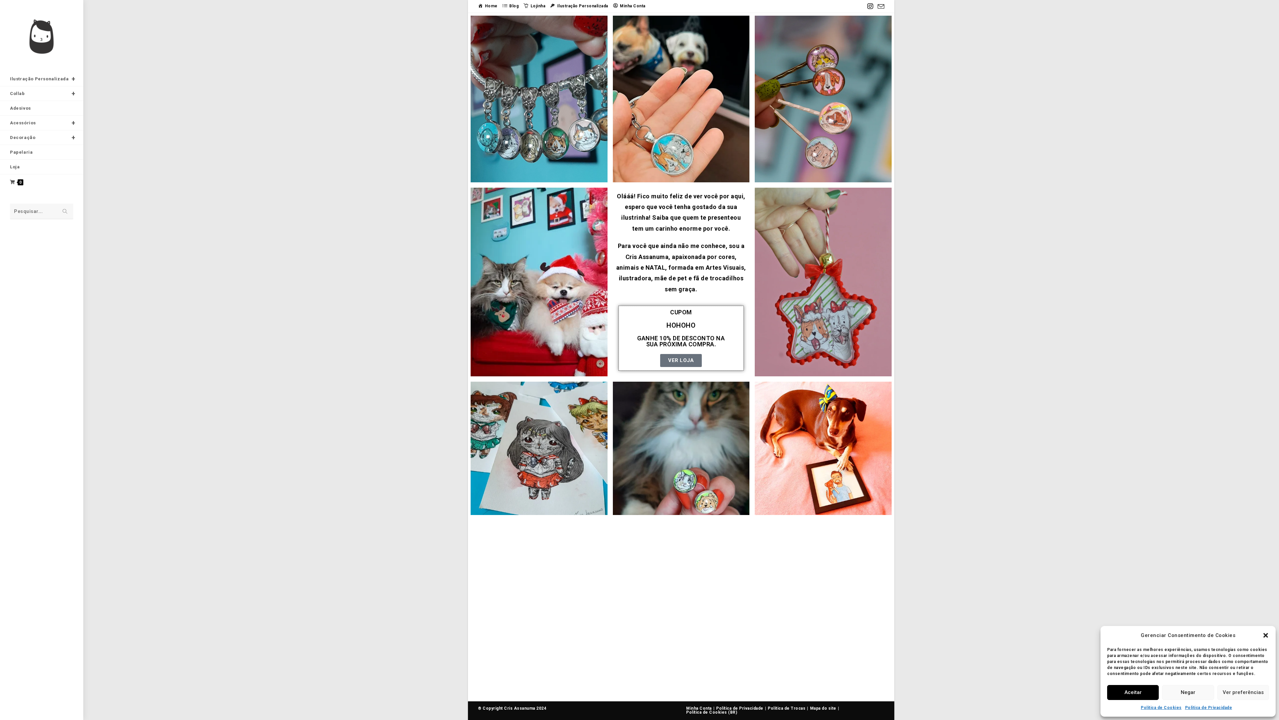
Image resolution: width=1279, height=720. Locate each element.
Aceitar (1133, 692)
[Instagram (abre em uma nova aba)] (870, 6)
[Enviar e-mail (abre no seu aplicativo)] (880, 6)
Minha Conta (699, 708)
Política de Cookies (1161, 707)
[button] (1265, 635)
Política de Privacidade (1208, 707)
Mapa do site (823, 708)
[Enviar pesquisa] (65, 211)
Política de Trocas (786, 708)
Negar (1188, 692)
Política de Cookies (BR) (711, 712)
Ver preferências (1243, 692)
